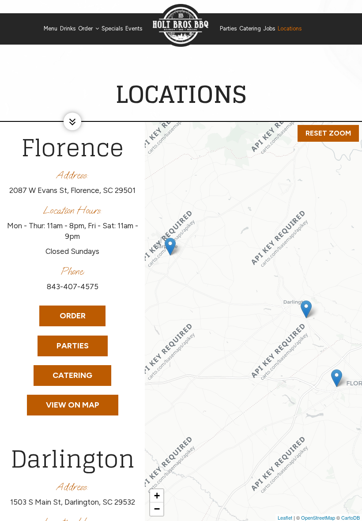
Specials (112, 28)
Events (133, 28)
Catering (250, 28)
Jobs (269, 28)
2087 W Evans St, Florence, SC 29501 (72, 190)
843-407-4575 (72, 286)
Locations (290, 28)
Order (62, 318)
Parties (228, 28)
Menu (50, 28)
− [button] (157, 508)
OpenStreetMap (318, 517)
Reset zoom (328, 133)
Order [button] (86, 28)
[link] (181, 25)
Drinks (67, 28)
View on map (63, 405)
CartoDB (350, 517)
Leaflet (285, 517)
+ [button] (157, 495)
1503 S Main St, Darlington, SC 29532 (72, 502)
